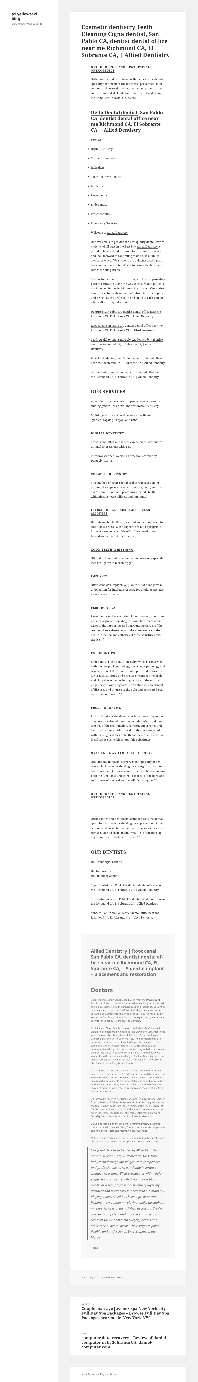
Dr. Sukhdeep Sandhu (105, 876)
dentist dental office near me (142, 312)
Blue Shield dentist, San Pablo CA (112, 358)
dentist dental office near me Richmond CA (125, 121)
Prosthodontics (101, 214)
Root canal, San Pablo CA (107, 326)
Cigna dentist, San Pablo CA (109, 885)
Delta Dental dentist (114, 112)
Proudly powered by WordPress (99, 1374)
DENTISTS (114, 852)
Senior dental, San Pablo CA (109, 372)
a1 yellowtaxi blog (24, 16)
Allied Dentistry (117, 232)
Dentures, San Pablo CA (106, 312)
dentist (126, 913)
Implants (97, 186)
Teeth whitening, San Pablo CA (111, 899)
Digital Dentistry (102, 149)
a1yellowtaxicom (113, 1277)
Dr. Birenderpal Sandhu (106, 862)
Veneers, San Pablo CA (105, 913)
